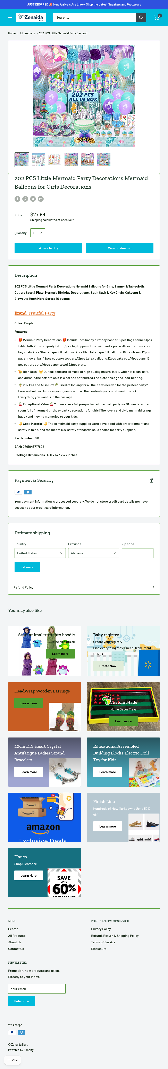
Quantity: (21, 233)
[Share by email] (41, 198)
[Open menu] (10, 17)
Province (74, 544)
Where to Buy (84, 6)
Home (12, 33)
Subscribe (21, 1001)
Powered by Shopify (21, 1050)
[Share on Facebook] (17, 198)
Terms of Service (103, 942)
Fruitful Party (35, 313)
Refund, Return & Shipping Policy (115, 935)
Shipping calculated (43, 220)
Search (13, 929)
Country (20, 544)
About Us (14, 942)
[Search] (141, 17)
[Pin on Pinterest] (25, 198)
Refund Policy (23, 587)
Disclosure (99, 949)
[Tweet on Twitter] (33, 198)
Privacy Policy (101, 929)
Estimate (27, 567)
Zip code (128, 544)
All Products (17, 935)
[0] (156, 17)
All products (27, 33)
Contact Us (16, 949)
